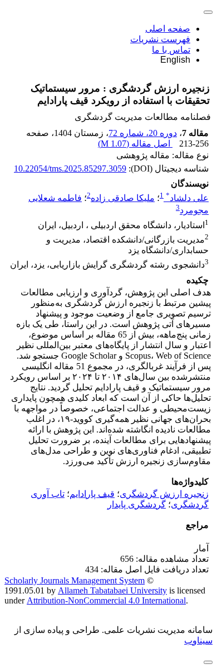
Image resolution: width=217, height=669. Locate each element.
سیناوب (198, 640)
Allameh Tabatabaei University (112, 590)
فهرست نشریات (160, 39)
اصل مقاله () (135, 143)
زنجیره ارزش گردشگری (164, 494)
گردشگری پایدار (136, 504)
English (175, 59)
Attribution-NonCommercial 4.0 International (106, 600)
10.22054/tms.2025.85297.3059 (70, 168)
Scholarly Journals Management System (74, 580)
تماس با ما (171, 49)
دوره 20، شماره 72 (142, 133)
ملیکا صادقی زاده (123, 198)
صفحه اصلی (167, 28)
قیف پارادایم (92, 494)
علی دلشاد (187, 198)
